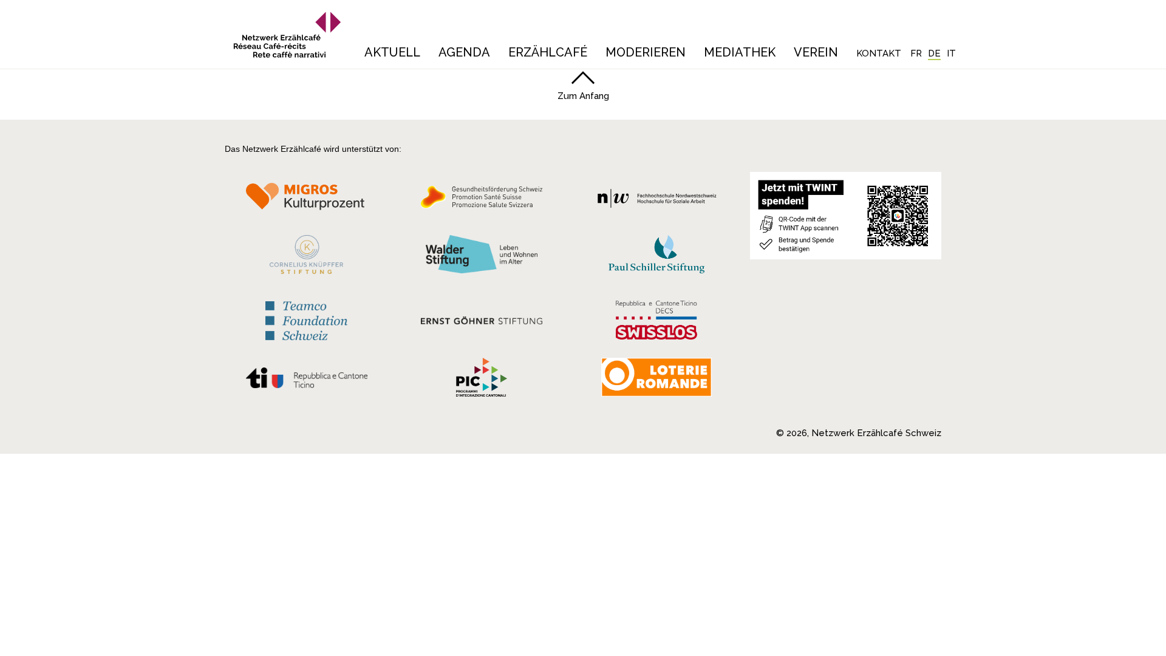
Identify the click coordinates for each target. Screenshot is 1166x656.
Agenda (464, 52)
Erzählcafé (547, 52)
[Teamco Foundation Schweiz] (306, 319)
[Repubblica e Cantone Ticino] (306, 380)
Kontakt (878, 53)
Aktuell (392, 52)
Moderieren (645, 52)
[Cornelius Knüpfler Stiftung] (306, 257)
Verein (816, 52)
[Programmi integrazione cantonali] (481, 380)
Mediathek (740, 52)
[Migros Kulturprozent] (306, 200)
